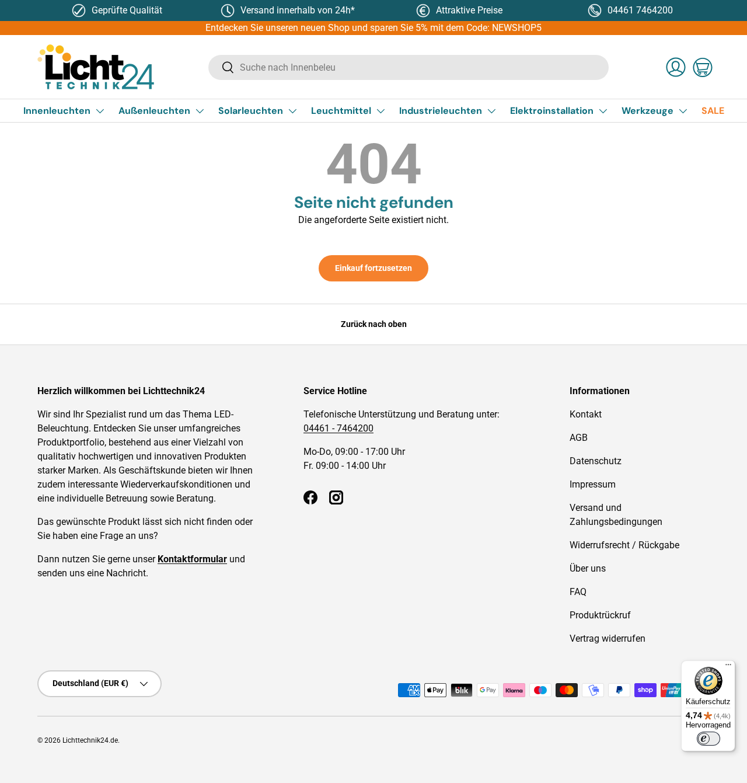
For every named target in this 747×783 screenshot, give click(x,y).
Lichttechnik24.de (90, 740)
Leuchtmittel (341, 111)
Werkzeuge (647, 111)
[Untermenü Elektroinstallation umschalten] (603, 111)
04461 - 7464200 (338, 428)
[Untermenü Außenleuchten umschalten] (200, 111)
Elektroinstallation (552, 111)
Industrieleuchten (440, 111)
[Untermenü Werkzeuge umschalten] (683, 111)
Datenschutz (596, 461)
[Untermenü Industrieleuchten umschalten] (491, 111)
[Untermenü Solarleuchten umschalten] (292, 111)
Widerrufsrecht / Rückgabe (624, 545)
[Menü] (728, 667)
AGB (579, 437)
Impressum (593, 484)
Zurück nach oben (374, 324)
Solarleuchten (250, 111)
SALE (712, 111)
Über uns (588, 568)
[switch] (708, 739)
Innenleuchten (56, 111)
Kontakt (586, 414)
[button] (702, 67)
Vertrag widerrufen (607, 638)
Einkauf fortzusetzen (373, 268)
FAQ (578, 591)
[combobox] (408, 67)
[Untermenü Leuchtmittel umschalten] (381, 111)
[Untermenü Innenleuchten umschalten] (100, 111)
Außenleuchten (154, 111)
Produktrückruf (600, 615)
